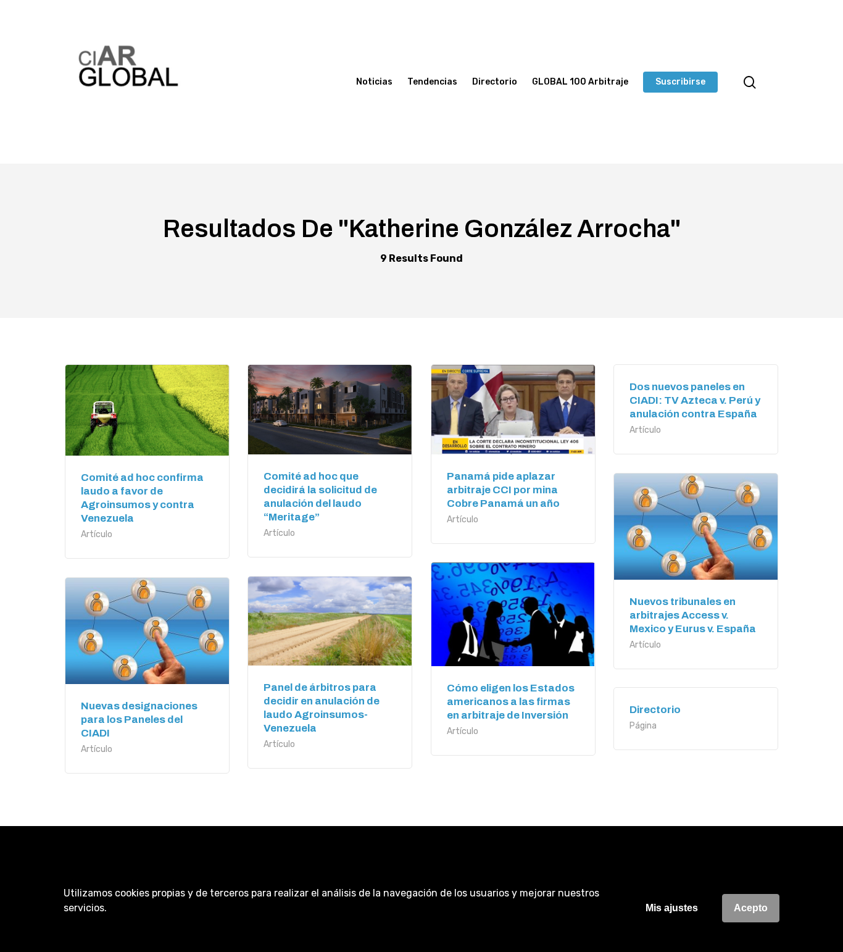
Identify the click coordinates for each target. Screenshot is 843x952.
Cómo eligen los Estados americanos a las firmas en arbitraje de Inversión (511, 701)
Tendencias (432, 82)
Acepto (751, 908)
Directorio (494, 82)
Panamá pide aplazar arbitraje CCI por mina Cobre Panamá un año (503, 489)
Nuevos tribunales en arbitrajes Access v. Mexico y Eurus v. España (692, 615)
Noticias (374, 82)
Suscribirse (680, 82)
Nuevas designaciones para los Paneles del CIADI (139, 719)
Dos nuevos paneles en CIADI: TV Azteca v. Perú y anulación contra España (694, 400)
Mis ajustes (672, 908)
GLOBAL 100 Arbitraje (580, 82)
